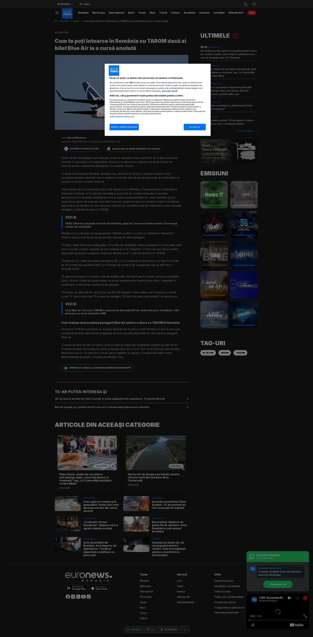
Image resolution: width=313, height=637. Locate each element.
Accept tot (195, 127)
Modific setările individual (124, 127)
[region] (158, 100)
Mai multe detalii (170, 91)
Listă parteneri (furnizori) (122, 117)
